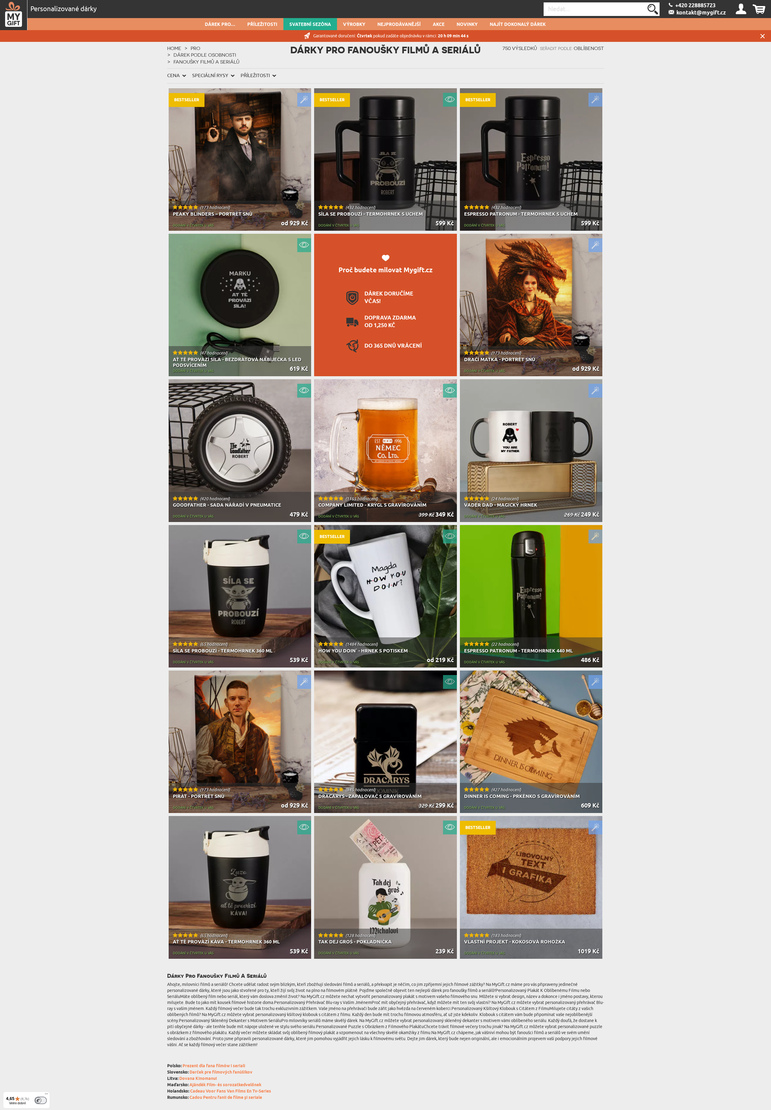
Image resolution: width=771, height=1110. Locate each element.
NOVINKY (467, 25)
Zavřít (762, 36)
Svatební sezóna (310, 25)
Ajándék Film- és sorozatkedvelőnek (225, 1085)
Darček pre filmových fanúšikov (220, 1072)
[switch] (41, 1100)
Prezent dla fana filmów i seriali (214, 1066)
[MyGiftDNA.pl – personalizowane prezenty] (13, 15)
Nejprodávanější (399, 25)
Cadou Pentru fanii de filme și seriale (225, 1098)
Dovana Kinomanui (198, 1079)
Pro (195, 48)
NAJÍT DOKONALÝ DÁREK (518, 25)
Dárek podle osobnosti (204, 55)
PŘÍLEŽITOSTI (262, 25)
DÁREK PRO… (220, 25)
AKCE (439, 25)
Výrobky (354, 25)
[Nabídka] (46, 1095)
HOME (174, 48)
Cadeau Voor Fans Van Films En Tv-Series (230, 1091)
